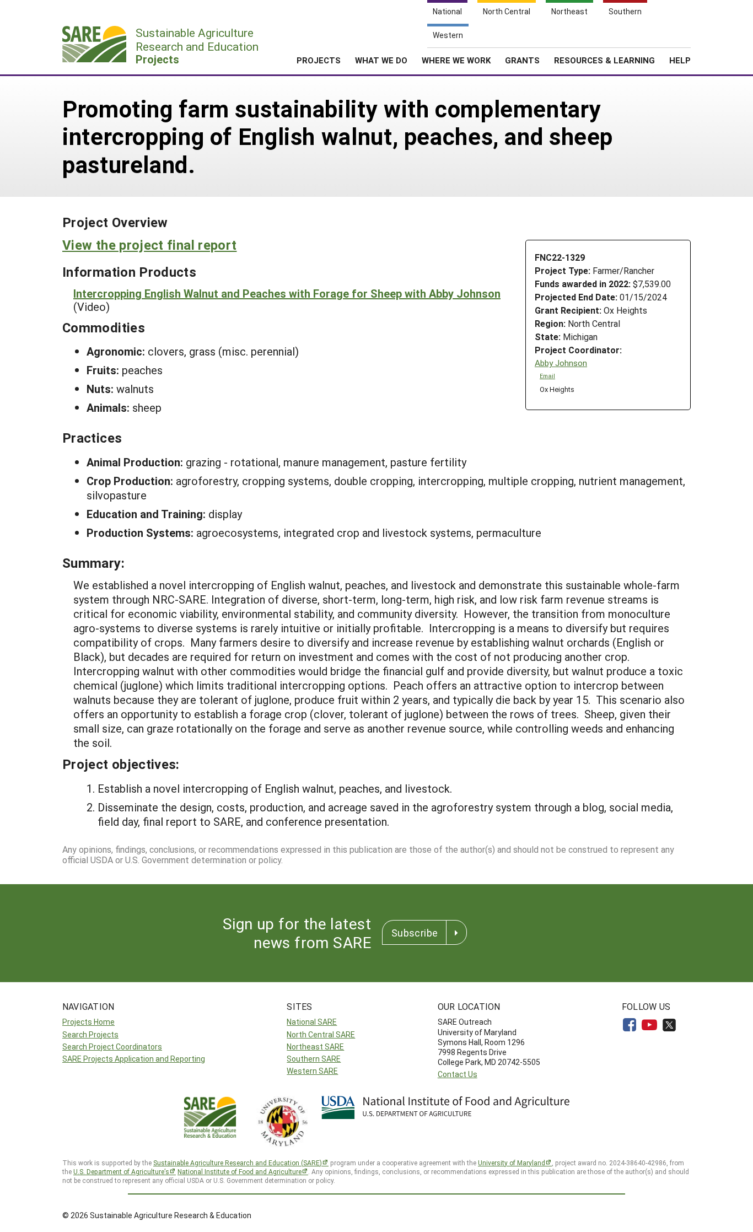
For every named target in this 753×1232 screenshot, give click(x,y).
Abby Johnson (561, 363)
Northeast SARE (315, 1046)
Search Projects (90, 1034)
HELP (680, 60)
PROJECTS (319, 60)
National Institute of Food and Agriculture (240, 1171)
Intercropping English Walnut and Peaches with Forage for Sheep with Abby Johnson (287, 293)
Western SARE (312, 1071)
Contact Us (457, 1074)
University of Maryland (511, 1162)
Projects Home (88, 1021)
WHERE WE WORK (456, 60)
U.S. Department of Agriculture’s (121, 1171)
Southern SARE (314, 1058)
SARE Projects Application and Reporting (133, 1058)
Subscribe (414, 932)
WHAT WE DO (381, 60)
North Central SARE (321, 1034)
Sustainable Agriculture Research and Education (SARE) (237, 1162)
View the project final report (149, 245)
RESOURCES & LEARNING (604, 60)
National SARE (312, 1021)
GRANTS (522, 60)
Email (547, 376)
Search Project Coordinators (112, 1046)
